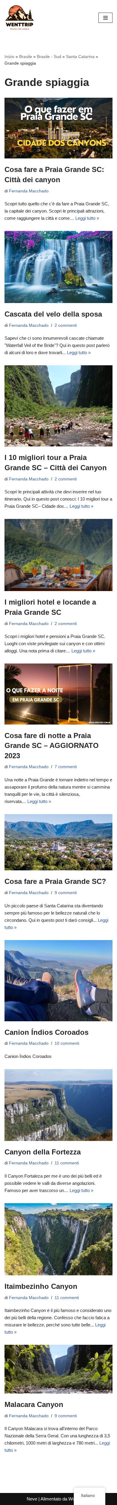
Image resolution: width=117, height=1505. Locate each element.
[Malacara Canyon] (58, 1369)
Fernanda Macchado (29, 191)
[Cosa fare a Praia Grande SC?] (58, 842)
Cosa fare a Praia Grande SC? (55, 881)
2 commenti (66, 325)
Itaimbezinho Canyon (40, 1286)
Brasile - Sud (49, 56)
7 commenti (66, 767)
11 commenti (67, 1163)
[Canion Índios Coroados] (58, 980)
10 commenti (67, 1043)
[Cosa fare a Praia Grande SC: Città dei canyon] (58, 128)
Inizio (9, 56)
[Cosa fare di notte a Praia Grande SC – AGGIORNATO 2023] (58, 694)
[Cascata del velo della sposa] (58, 267)
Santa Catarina (80, 56)
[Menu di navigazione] (105, 18)
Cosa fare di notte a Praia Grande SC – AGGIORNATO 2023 (51, 745)
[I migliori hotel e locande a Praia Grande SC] (58, 555)
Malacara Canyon (33, 1404)
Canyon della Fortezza (42, 1152)
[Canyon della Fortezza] (58, 1105)
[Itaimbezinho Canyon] (58, 1239)
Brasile (25, 56)
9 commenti (66, 892)
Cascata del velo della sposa (53, 314)
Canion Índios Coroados (46, 1032)
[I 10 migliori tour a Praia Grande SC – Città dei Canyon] (58, 405)
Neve (32, 1498)
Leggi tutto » (87, 218)
